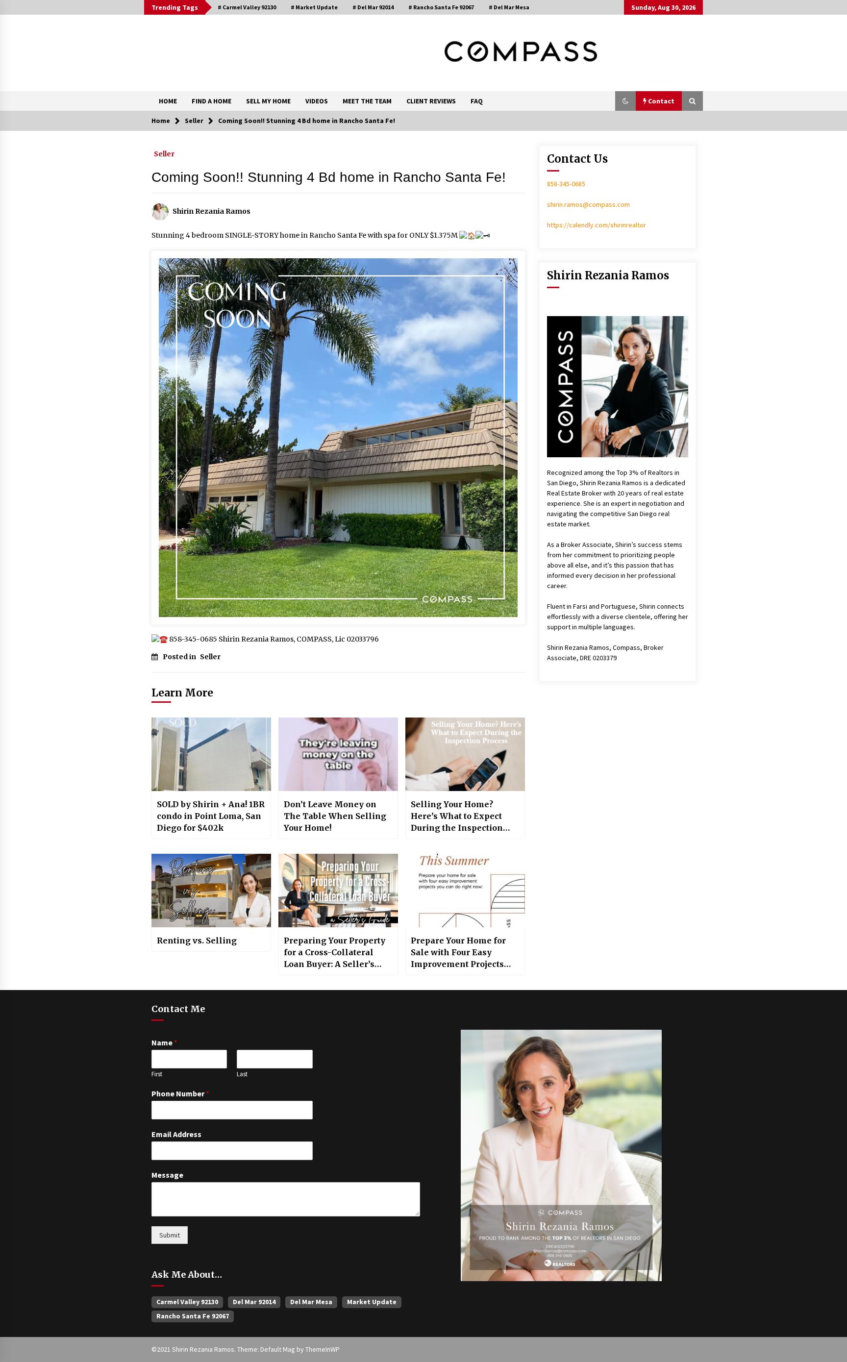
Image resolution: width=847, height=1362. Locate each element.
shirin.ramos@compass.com (588, 204)
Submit (169, 1235)
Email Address (176, 1134)
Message (167, 1175)
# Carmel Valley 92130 (247, 7)
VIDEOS (316, 101)
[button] (625, 101)
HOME (168, 101)
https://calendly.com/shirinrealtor (596, 225)
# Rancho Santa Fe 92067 (441, 7)
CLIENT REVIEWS (431, 101)
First (156, 1074)
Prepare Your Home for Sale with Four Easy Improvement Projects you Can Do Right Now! (458, 953)
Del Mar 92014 (254, 1301)
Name (164, 1042)
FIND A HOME (211, 101)
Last (242, 1074)
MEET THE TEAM (367, 101)
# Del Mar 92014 (373, 7)
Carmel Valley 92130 (187, 1301)
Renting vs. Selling (197, 940)
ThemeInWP (322, 1349)
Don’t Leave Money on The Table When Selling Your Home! (335, 816)
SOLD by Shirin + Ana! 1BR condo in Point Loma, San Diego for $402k (211, 816)
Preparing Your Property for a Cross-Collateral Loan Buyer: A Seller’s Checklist (334, 953)
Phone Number (180, 1093)
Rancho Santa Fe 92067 (192, 1316)
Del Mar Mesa (311, 1301)
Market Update (372, 1301)
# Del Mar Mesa (509, 7)
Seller (164, 153)
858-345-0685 (566, 183)
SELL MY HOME (268, 101)
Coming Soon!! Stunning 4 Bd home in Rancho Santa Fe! (328, 177)
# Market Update (314, 7)
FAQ (477, 101)
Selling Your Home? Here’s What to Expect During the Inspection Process (457, 816)
